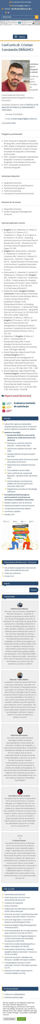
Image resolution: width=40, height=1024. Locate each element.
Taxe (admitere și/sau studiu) (18, 470)
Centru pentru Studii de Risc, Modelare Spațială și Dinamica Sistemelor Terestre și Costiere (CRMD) (20, 951)
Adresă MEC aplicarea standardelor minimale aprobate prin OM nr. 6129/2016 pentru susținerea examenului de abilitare (20, 426)
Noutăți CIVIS (9, 514)
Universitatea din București (14, 894)
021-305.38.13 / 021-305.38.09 (21, 2)
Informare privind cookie (13, 997)
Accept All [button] (21, 1019)
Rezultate (11, 443)
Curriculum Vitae (9, 123)
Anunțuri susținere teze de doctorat (18, 503)
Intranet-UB (9, 576)
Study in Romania (10, 906)
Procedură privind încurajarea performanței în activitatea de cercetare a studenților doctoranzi (19, 497)
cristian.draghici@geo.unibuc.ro (24, 118)
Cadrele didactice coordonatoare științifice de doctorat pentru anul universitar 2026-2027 (19, 483)
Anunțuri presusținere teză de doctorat (19, 505)
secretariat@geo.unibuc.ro (21, 6)
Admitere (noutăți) (12, 432)
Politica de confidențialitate (14, 994)
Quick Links (7, 17)
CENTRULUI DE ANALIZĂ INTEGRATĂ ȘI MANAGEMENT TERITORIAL (20, 107)
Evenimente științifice (12, 511)
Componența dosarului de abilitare (17, 508)
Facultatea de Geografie (13, 903)
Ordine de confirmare (12, 573)
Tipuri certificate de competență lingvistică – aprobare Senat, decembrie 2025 (22, 475)
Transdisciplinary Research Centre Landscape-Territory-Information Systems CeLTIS (20, 965)
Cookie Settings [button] (9, 1019)
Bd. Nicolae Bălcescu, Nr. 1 (21, 9)
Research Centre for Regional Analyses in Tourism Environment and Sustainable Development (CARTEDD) (20, 938)
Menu (22, 37)
